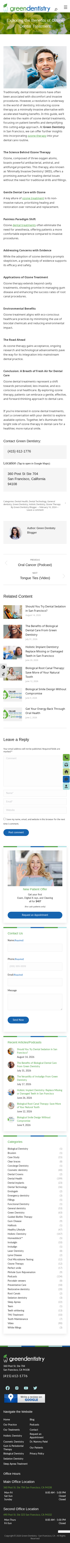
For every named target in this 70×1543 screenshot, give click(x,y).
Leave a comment (35, 510)
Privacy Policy (37, 1454)
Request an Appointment (35, 915)
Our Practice (10, 1425)
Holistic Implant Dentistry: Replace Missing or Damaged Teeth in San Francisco (44, 651)
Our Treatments (11, 1430)
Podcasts (34, 1425)
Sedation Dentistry (13, 1459)
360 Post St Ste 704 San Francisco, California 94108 (26, 479)
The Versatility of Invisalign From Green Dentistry (37, 1078)
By (24, 507)
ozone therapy (37, 136)
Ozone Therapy (53, 504)
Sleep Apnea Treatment (15, 1464)
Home (6, 1420)
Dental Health (21, 501)
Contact (34, 1430)
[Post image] (12, 612)
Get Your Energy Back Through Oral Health (45, 711)
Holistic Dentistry (37, 504)
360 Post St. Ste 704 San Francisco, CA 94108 (27, 1487)
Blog (32, 1420)
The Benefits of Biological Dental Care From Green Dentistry (41, 630)
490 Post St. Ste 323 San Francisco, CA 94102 (27, 1515)
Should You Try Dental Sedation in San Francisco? (45, 609)
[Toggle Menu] (66, 7)
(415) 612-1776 (19, 451)
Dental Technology (37, 501)
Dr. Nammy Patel (39, 1442)
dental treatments (24, 225)
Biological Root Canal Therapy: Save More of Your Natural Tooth (44, 672)
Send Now (18, 1020)
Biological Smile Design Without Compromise (45, 691)
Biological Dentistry (13, 1454)
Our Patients (36, 1448)
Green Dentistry (20, 504)
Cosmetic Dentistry (13, 1442)
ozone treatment (33, 198)
